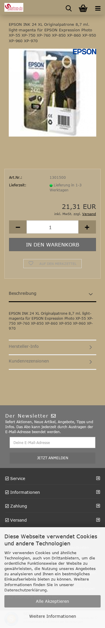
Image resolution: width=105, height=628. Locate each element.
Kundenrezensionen (29, 360)
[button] (18, 227)
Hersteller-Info (24, 346)
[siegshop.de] (11, 7)
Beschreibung (22, 293)
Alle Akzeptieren (52, 601)
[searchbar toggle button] (68, 7)
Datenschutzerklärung (25, 590)
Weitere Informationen (52, 616)
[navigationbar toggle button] (97, 7)
